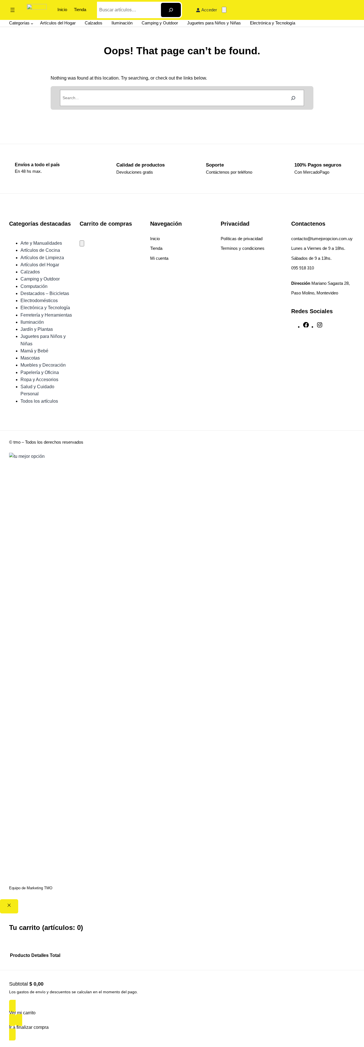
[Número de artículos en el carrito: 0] (224, 10)
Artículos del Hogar (39, 264)
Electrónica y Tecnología (45, 307)
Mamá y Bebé (34, 350)
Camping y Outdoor (40, 279)
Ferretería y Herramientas (46, 315)
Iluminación (32, 322)
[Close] (9, 906)
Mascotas (30, 358)
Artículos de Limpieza (42, 257)
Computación (33, 286)
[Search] (171, 10)
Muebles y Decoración (43, 365)
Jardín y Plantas (36, 329)
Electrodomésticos (39, 300)
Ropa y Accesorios (39, 379)
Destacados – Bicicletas (44, 293)
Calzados (30, 271)
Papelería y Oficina (39, 372)
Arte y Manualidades (41, 243)
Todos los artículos (39, 401)
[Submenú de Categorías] (32, 23)
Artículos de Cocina (40, 250)
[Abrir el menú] (12, 10)
